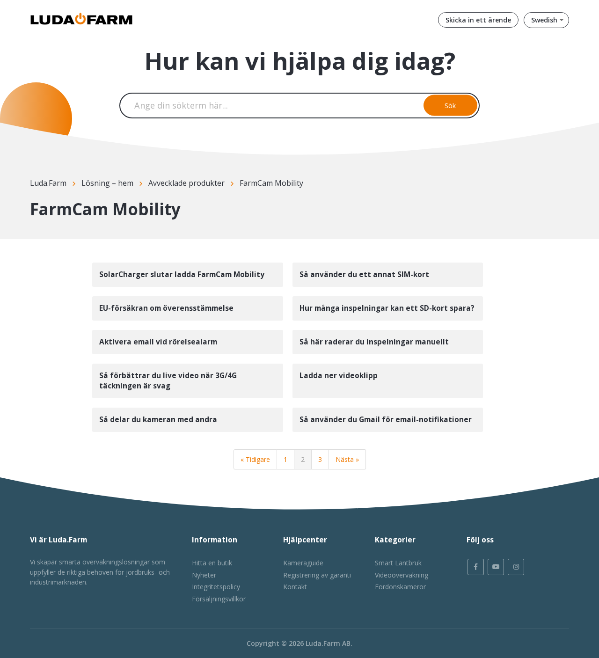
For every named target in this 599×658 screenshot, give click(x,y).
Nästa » (347, 459)
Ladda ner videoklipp (339, 375)
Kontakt (295, 586)
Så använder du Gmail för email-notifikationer (386, 419)
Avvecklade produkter (186, 183)
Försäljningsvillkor (219, 598)
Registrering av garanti (317, 574)
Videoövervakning (401, 574)
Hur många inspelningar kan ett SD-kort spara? (387, 308)
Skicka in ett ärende (478, 19)
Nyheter (204, 574)
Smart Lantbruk (398, 562)
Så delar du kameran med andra (158, 419)
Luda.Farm (48, 183)
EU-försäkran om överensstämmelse (166, 308)
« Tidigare (255, 459)
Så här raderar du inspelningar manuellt (374, 342)
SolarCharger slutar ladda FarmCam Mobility (181, 274)
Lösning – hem (107, 183)
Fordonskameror (400, 586)
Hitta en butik (212, 562)
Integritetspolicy (216, 586)
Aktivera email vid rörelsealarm (158, 342)
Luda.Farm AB (328, 643)
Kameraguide (303, 562)
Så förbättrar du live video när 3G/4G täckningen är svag (168, 381)
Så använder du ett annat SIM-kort (364, 274)
